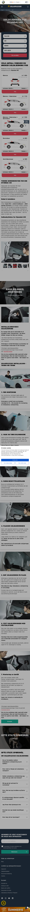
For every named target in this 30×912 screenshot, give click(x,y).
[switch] (26, 2)
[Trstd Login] (27, 2)
